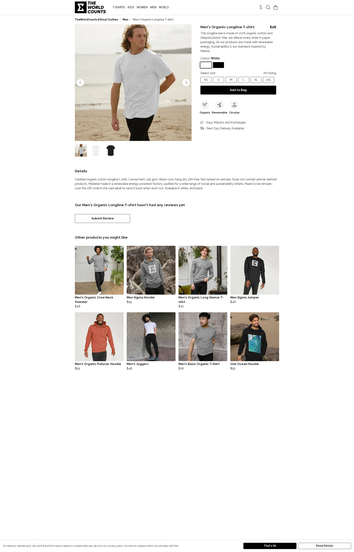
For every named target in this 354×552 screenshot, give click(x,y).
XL (256, 79)
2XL (268, 79)
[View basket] (275, 7)
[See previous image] (80, 82)
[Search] (268, 7)
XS (206, 79)
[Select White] (205, 65)
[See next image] (186, 82)
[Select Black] (218, 65)
